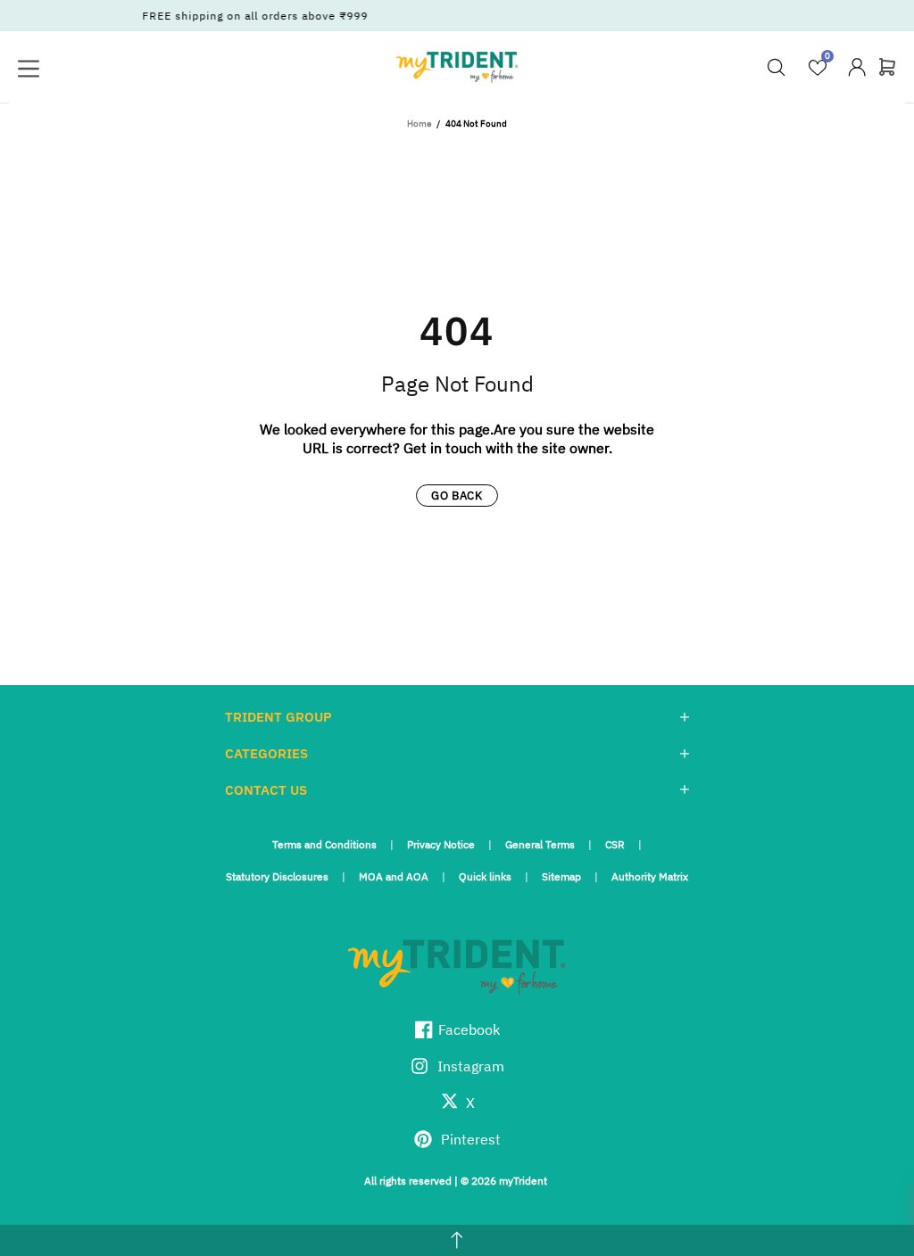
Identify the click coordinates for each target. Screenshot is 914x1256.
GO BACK (457, 495)
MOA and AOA (393, 876)
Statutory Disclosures (277, 876)
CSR (615, 844)
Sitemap (561, 876)
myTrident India (457, 67)
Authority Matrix (649, 876)
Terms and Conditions (324, 844)
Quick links (485, 876)
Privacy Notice (441, 844)
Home (419, 123)
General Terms (540, 844)
